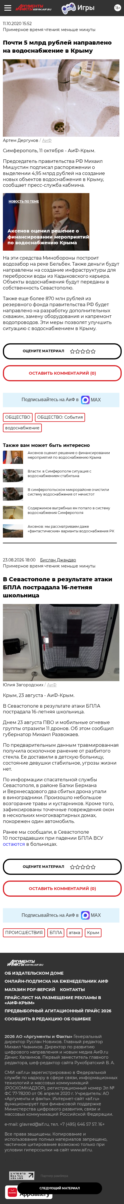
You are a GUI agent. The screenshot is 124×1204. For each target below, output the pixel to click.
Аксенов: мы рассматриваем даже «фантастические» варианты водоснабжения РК (71, 528)
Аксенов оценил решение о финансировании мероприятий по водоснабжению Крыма (69, 455)
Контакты (72, 989)
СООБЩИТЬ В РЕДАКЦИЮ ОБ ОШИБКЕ (48, 1019)
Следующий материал (60, 1188)
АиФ (47, 140)
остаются (14, 844)
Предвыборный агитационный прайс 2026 (58, 1011)
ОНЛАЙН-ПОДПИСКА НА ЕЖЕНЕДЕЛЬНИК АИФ (56, 981)
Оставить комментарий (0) (62, 373)
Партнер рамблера (54, 1176)
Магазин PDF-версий (30, 989)
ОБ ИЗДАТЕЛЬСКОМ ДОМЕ (34, 973)
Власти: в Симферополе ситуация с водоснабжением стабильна (59, 473)
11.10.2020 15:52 (17, 23)
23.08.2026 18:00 (19, 560)
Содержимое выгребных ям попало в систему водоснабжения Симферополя (69, 510)
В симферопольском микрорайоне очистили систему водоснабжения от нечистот (68, 491)
